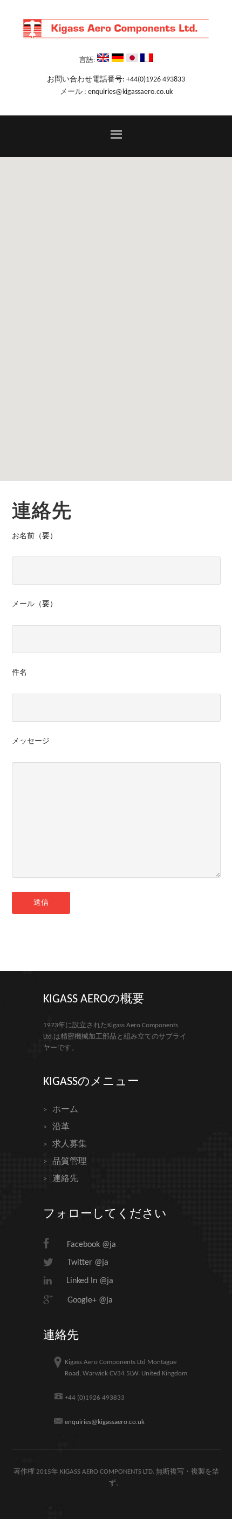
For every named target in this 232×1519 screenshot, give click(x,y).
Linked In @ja (89, 1281)
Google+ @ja (90, 1300)
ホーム (65, 1110)
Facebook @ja (91, 1244)
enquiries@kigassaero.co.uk (105, 1422)
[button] (116, 136)
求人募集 (69, 1144)
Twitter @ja (87, 1262)
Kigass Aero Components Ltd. (116, 35)
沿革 (61, 1127)
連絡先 (65, 1179)
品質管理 (69, 1161)
